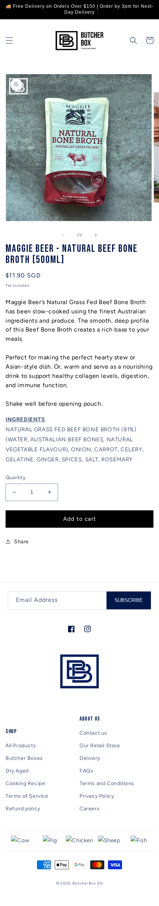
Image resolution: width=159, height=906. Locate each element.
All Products (21, 745)
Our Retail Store (100, 745)
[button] (9, 40)
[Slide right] (96, 235)
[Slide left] (63, 235)
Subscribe (129, 600)
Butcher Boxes (24, 758)
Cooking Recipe (25, 783)
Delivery (90, 758)
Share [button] (21, 541)
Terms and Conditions (107, 783)
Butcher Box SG (87, 883)
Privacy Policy (97, 796)
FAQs (86, 771)
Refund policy (23, 808)
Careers (89, 808)
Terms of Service (27, 796)
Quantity (16, 477)
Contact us (93, 733)
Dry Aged (17, 771)
